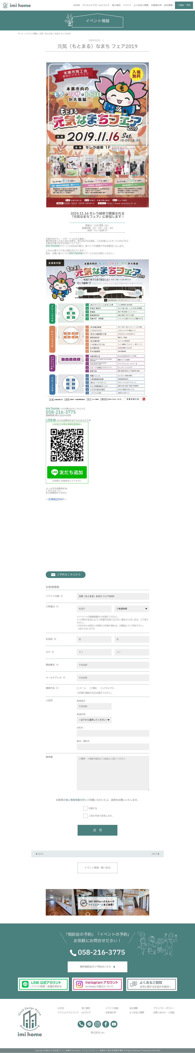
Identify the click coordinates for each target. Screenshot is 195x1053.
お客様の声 (156, 5)
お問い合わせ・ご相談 (163, 1012)
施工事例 (116, 5)
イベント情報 (111, 1008)
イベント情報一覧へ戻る (97, 868)
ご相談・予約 (184, 5)
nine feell (156, 1050)
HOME (76, 5)
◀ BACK (39, 854)
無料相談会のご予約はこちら (95, 967)
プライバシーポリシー (163, 1008)
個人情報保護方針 (75, 800)
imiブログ (86, 1012)
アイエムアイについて (68, 1012)
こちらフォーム (53, 491)
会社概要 (168, 5)
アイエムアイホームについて (95, 5)
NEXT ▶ (156, 854)
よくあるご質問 (141, 5)
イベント (127, 5)
